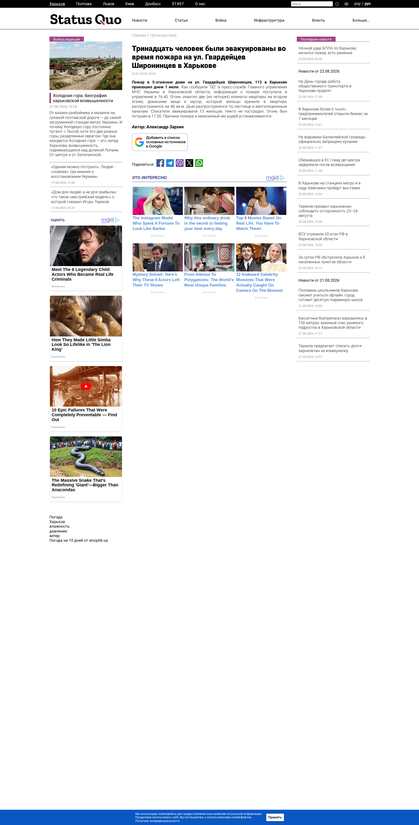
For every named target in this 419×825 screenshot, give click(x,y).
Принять (275, 817)
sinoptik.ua (98, 540)
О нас (200, 3)
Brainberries (157, 235)
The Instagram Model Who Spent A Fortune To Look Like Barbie (156, 223)
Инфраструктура (269, 20)
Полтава (84, 3)
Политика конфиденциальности (157, 821)
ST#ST (178, 3)
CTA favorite (209, 235)
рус (368, 3)
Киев (129, 3)
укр (357, 3)
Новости (139, 20)
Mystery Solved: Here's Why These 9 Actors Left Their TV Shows (156, 279)
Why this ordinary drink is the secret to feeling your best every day (207, 223)
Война (220, 20)
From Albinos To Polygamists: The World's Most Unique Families (209, 279)
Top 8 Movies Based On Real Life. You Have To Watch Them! (258, 223)
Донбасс (153, 3)
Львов (108, 3)
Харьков (57, 3)
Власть (318, 20)
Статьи (181, 20)
